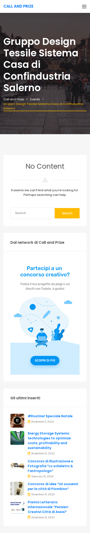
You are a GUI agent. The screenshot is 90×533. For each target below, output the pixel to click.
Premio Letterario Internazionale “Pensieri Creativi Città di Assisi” (48, 507)
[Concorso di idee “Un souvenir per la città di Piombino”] (17, 488)
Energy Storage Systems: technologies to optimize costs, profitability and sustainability (49, 440)
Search (67, 213)
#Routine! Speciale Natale (50, 416)
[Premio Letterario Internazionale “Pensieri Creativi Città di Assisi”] (17, 506)
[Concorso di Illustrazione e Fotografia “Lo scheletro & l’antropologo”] (17, 465)
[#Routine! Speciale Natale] (17, 420)
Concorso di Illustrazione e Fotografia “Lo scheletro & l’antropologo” (50, 466)
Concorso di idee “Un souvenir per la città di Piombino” (53, 486)
